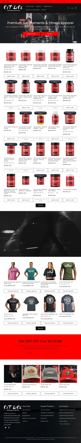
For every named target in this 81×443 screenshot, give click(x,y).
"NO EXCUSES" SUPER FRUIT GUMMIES (54, 127)
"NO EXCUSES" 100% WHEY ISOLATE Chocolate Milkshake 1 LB (11, 66)
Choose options (13, 291)
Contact (24, 421)
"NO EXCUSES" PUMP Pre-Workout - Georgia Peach (40, 160)
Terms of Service (64, 424)
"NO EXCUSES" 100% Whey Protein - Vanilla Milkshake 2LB (55, 97)
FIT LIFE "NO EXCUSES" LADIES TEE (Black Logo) (12, 282)
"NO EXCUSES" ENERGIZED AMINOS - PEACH (40, 190)
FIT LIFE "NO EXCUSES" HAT (29, 384)
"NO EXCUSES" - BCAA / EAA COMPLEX (54, 190)
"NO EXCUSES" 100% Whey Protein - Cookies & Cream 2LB (70, 66)
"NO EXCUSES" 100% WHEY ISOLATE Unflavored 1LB (55, 65)
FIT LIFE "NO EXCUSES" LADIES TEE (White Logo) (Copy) (31, 282)
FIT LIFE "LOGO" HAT (64, 384)
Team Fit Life (12, 437)
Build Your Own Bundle (29, 418)
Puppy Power (44, 421)
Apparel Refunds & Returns (67, 410)
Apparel (49, 34)
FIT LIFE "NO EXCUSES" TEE (66, 282)
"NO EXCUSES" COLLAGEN (70, 189)
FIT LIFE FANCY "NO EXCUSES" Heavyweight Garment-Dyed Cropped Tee (49, 283)
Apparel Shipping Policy (66, 413)
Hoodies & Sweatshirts (47, 413)
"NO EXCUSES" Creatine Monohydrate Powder (25, 127)
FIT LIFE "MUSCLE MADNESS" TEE (49, 314)
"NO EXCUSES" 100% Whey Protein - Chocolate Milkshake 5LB (70, 97)
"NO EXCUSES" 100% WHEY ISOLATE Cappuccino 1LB (40, 65)
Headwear (44, 418)
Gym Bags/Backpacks (47, 415)
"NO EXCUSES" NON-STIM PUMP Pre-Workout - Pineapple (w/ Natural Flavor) (10, 191)
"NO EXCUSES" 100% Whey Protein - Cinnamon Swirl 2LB (11, 97)
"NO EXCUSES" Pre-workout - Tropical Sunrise (9, 160)
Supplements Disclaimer (66, 415)
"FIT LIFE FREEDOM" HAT (10, 384)
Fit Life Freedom (45, 410)
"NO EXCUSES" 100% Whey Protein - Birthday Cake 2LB (26, 97)
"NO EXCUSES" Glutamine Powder (11, 127)
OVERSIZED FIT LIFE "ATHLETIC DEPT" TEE (30, 315)
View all (40, 205)
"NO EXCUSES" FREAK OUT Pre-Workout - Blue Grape (70, 128)
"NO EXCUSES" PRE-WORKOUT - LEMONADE (25, 190)
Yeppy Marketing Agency (29, 437)
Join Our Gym (26, 410)
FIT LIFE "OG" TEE (8, 314)
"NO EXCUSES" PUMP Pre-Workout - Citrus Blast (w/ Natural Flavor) (55, 160)
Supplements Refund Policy (67, 418)
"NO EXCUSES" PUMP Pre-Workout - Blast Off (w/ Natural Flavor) (25, 160)
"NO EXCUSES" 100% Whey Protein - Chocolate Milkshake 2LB (40, 97)
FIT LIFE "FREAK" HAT (46, 384)
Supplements (31, 34)
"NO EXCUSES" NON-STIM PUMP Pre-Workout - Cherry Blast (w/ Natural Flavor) (69, 160)
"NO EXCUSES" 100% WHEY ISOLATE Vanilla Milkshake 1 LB (26, 66)
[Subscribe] (53, 353)
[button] (39, 6)
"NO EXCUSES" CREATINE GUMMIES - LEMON (40, 127)
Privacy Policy (63, 421)
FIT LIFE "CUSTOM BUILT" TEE (66, 314)
